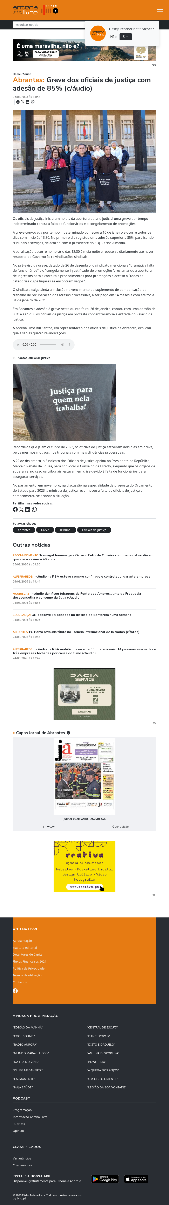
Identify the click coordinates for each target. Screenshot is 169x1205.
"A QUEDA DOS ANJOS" (103, 1070)
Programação (22, 1110)
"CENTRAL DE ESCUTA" (102, 1027)
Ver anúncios (22, 1158)
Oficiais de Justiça (94, 530)
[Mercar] (84, 694)
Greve (45, 530)
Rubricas (19, 1124)
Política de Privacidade (29, 968)
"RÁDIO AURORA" (25, 1044)
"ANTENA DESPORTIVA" (103, 1053)
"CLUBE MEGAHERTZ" (28, 1070)
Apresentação (22, 941)
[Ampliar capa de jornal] (84, 776)
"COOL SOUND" (24, 1036)
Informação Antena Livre (30, 1117)
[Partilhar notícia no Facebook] (18, 102)
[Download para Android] (105, 1179)
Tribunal (65, 530)
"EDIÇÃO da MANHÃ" (28, 1027)
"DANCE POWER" (98, 1036)
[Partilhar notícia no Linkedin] (28, 102)
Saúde (27, 74)
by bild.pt (19, 1198)
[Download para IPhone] (136, 1179)
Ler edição (121, 827)
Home (17, 74)
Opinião (18, 1131)
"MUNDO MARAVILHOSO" (31, 1053)
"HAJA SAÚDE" (23, 1087)
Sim (126, 36)
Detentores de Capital (28, 954)
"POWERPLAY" (97, 1062)
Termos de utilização (27, 975)
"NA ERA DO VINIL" (26, 1062)
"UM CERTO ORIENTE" (102, 1079)
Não (113, 36)
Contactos (20, 982)
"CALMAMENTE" (24, 1079)
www (50, 827)
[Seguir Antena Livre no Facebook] (15, 991)
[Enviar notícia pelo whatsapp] (32, 102)
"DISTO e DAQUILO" (101, 1044)
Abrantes (24, 530)
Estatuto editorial (25, 948)
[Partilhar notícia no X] (23, 102)
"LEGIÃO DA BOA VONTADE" (106, 1087)
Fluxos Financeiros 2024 (29, 961)
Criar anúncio (22, 1165)
